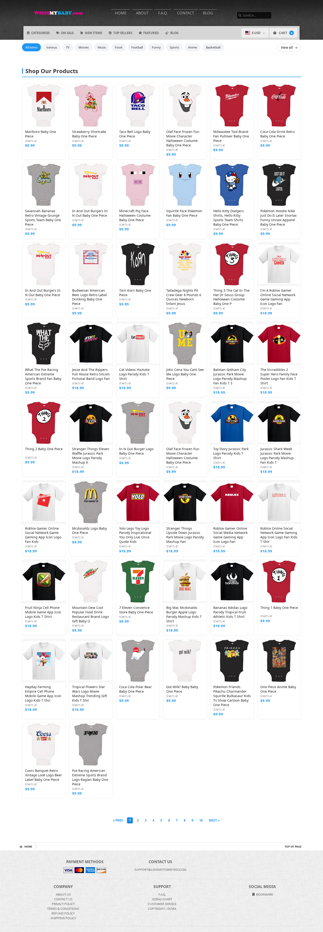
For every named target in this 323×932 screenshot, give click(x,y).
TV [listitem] (68, 47)
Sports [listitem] (174, 47)
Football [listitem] (137, 47)
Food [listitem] (118, 47)
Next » (214, 820)
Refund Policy (63, 913)
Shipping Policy (63, 918)
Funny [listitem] (156, 47)
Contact (185, 13)
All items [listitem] (31, 47)
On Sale (67, 33)
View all (287, 47)
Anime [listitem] (192, 47)
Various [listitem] (51, 47)
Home (121, 13)
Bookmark (264, 894)
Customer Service (162, 904)
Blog (208, 13)
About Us (63, 894)
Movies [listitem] (84, 47)
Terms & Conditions (63, 908)
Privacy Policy (63, 904)
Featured (151, 33)
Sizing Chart (162, 899)
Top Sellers (122, 33)
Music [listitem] (102, 47)
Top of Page (293, 846)
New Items (93, 33)
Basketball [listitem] (213, 47)
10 (201, 820)
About (142, 13)
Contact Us (63, 899)
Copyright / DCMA (162, 908)
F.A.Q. (163, 13)
